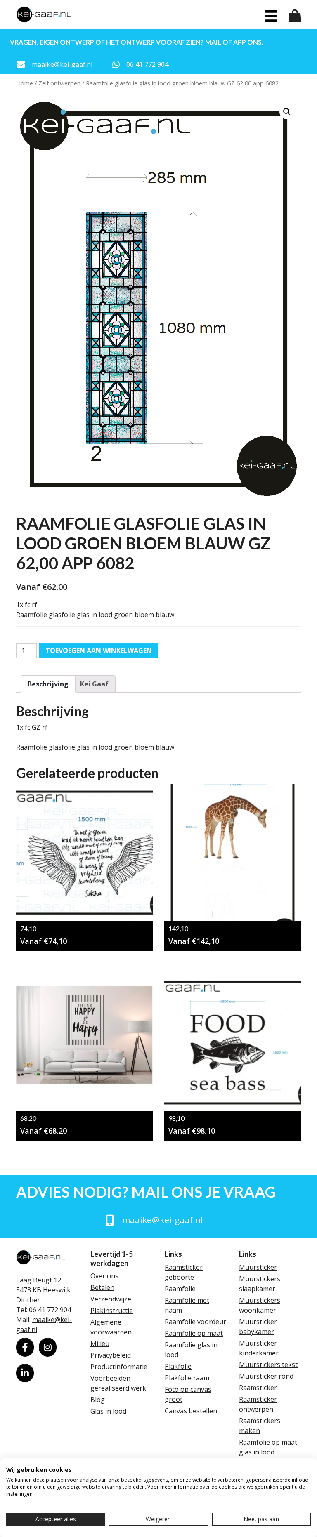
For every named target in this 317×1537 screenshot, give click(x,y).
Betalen (102, 1287)
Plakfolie (178, 1366)
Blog (97, 1399)
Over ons (104, 1275)
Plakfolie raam (187, 1377)
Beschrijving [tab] (48, 683)
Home (24, 83)
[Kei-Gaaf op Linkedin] (25, 1373)
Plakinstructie (111, 1310)
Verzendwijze (110, 1299)
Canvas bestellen (191, 1410)
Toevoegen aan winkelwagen (98, 650)
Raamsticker (258, 1387)
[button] (286, 111)
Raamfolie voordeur (195, 1321)
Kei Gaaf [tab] (94, 683)
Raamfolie (180, 1288)
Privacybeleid (110, 1355)
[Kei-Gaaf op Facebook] (25, 1347)
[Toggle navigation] (271, 16)
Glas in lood (108, 1411)
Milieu (99, 1343)
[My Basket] (295, 16)
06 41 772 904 (50, 1309)
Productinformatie (118, 1366)
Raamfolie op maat (194, 1333)
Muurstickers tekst (268, 1364)
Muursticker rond (266, 1376)
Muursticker (258, 1267)
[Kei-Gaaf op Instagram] (48, 1347)
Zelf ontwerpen (59, 83)
